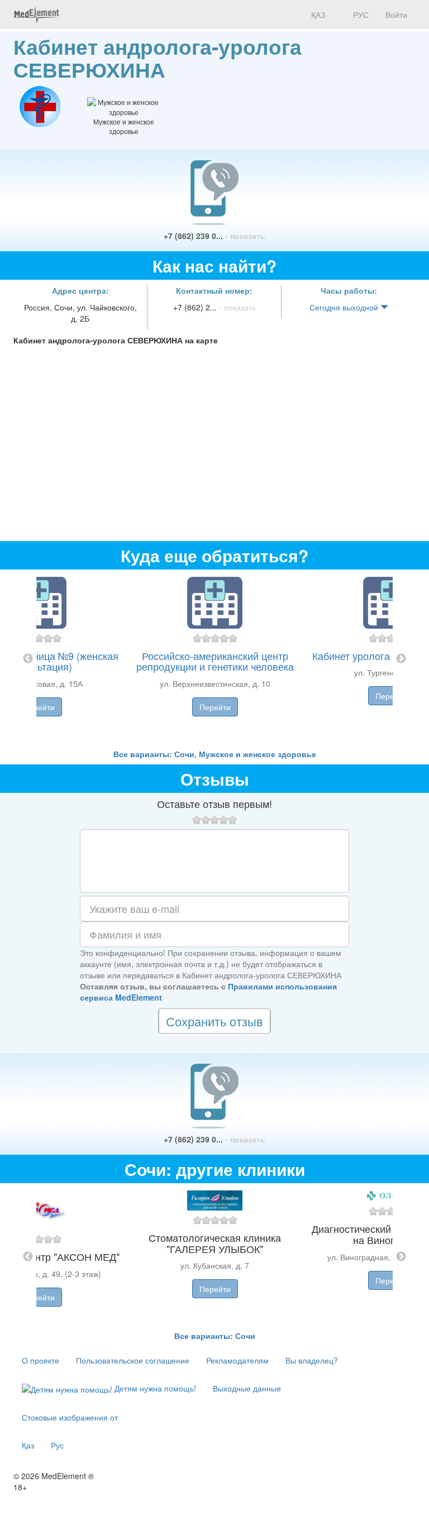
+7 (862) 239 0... (214, 235)
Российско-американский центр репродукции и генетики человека (215, 661)
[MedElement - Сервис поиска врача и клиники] (36, 14)
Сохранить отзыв (214, 1021)
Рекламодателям (237, 1360)
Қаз (28, 1445)
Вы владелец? (311, 1360)
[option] (215, 659)
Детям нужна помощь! (154, 1388)
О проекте (40, 1360)
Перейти (39, 706)
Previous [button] (28, 658)
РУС (360, 14)
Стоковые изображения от (70, 1417)
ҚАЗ (317, 14)
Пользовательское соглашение (132, 1360)
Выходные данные (247, 1388)
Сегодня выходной (344, 307)
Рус (57, 1445)
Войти (396, 14)
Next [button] (401, 658)
